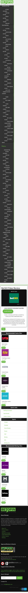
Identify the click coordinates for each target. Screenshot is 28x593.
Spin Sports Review (8, 64)
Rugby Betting (5, 47)
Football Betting (6, 29)
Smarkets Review (7, 84)
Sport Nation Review (8, 87)
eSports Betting (6, 51)
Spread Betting (5, 17)
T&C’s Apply (4, 345)
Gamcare (14, 559)
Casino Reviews (5, 115)
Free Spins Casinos (6, 108)
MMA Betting (8, 44)
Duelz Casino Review (8, 136)
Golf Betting (8, 39)
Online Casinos (5, 98)
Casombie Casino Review (7, 126)
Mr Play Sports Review (7, 68)
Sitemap (4, 537)
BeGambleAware (7, 559)
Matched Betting (6, 14)
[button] (6, 146)
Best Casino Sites (6, 101)
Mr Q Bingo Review (8, 140)
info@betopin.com (8, 584)
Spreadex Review (7, 80)
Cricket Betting (6, 36)
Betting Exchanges (6, 533)
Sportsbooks (5, 25)
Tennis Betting (5, 42)
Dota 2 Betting (7, 54)
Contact (4, 531)
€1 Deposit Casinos (6, 112)
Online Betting (5, 6)
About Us (4, 528)
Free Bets (7, 23)
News (3, 142)
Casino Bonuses (5, 105)
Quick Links (14, 407)
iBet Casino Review (8, 119)
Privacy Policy (5, 529)
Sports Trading (5, 21)
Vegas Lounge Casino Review (8, 122)
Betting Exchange (6, 10)
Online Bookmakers (6, 534)
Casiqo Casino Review (8, 129)
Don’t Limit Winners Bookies (6, 91)
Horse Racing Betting (7, 33)
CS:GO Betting (6, 57)
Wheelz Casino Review (8, 133)
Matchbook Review (8, 71)
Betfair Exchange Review (7, 76)
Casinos (4, 93)
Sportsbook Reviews (7, 61)
